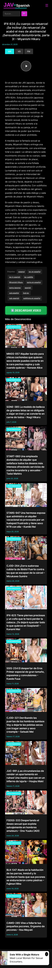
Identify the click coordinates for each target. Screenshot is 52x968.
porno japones (15, 288)
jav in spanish (14, 277)
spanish (28, 288)
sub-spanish (14, 298)
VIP (9, 51)
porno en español (34, 282)
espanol (21, 271)
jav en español (34, 271)
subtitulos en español (31, 298)
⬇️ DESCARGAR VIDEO (26, 310)
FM (28, 51)
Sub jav (26, 293)
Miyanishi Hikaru (16, 282)
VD (19, 51)
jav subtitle (28, 277)
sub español (14, 293)
